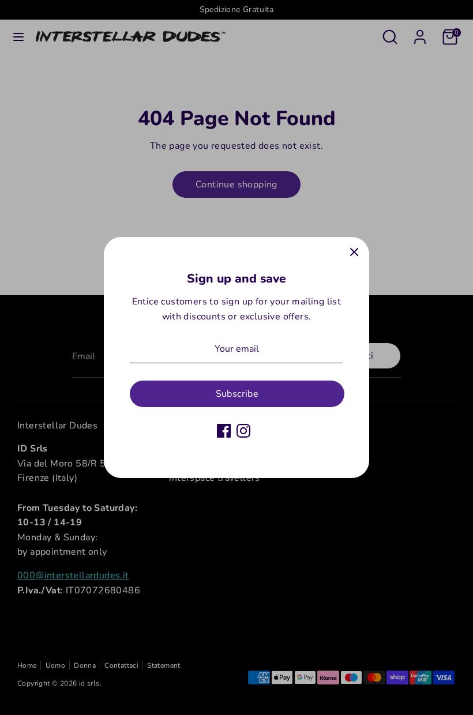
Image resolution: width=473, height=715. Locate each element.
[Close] (354, 252)
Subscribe (237, 393)
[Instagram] (243, 431)
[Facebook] (224, 431)
